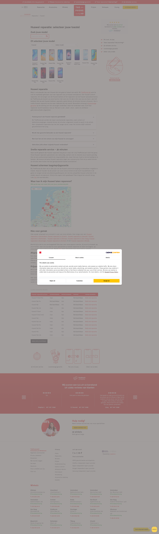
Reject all (52, 281)
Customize (79, 281)
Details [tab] (108, 257)
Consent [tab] (51, 257)
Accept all (106, 281)
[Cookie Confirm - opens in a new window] (113, 252)
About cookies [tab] (79, 257)
